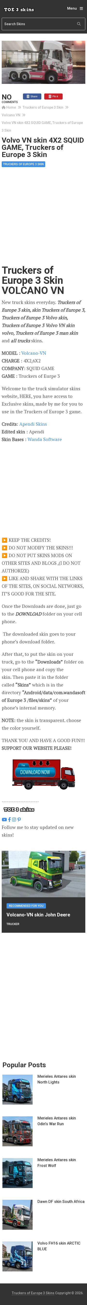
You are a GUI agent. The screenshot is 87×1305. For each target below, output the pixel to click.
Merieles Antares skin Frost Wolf (56, 1163)
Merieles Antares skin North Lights (56, 1079)
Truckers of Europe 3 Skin (43, 107)
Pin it (55, 96)
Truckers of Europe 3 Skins (33, 1293)
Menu (72, 8)
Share (33, 96)
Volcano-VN (33, 353)
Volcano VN (11, 115)
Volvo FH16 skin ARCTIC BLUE (58, 1246)
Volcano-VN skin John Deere (38, 915)
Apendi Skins (33, 424)
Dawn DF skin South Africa (61, 1201)
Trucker (13, 924)
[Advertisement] (43, 220)
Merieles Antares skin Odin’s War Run (56, 1121)
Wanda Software (45, 439)
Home (11, 107)
